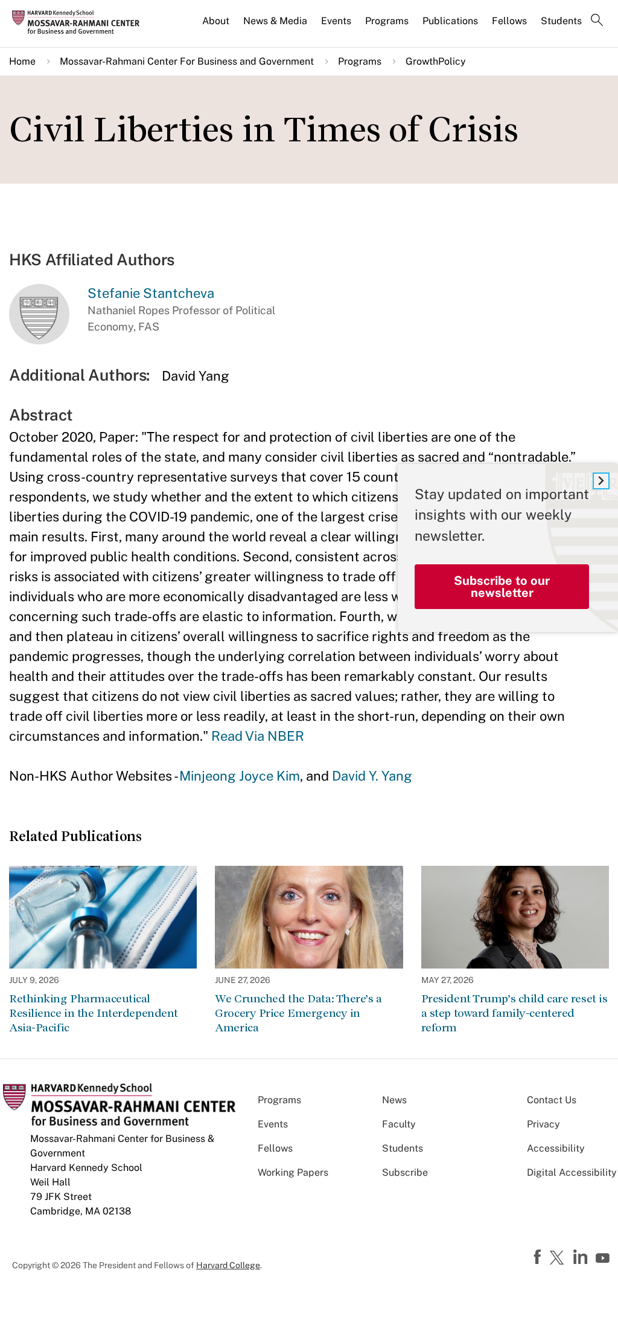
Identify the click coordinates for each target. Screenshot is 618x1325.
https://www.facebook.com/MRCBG (539, 1257)
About (215, 21)
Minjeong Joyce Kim (239, 776)
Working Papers (293, 1172)
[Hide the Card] (601, 481)
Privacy (543, 1124)
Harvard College (228, 1265)
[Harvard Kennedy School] (79, 21)
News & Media (275, 21)
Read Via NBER (257, 736)
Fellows (509, 21)
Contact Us (551, 1100)
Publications (450, 21)
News (394, 1100)
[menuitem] (216, 26)
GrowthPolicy (436, 61)
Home (22, 61)
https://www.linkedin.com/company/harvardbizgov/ (582, 1257)
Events (336, 21)
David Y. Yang (372, 776)
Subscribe (405, 1172)
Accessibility (556, 1148)
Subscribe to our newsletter (502, 586)
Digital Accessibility (572, 1172)
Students (561, 21)
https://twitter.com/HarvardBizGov (559, 1258)
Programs (387, 21)
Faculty (399, 1124)
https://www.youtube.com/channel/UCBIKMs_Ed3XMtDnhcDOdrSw (604, 1258)
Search (597, 21)
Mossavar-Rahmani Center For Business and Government (187, 61)
